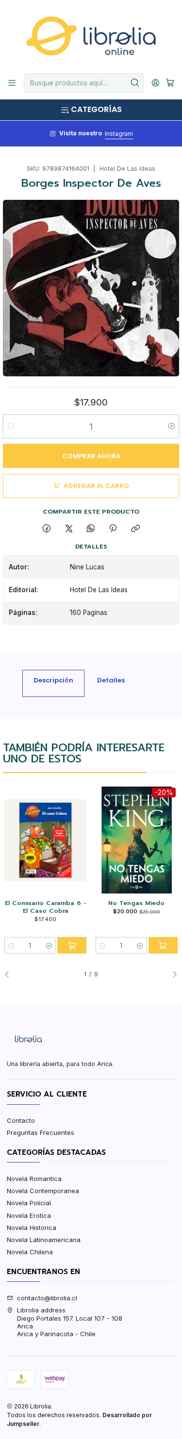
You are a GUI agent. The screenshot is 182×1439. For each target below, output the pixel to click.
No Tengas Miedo (136, 903)
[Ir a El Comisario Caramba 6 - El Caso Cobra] (45, 840)
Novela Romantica (34, 1178)
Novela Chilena (30, 1252)
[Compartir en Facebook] (46, 528)
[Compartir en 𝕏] (68, 528)
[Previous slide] (10, 974)
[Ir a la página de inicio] (90, 36)
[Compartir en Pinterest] (113, 528)
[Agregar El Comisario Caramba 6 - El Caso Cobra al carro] (71, 945)
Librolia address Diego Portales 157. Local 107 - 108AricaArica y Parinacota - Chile (69, 1322)
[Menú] (11, 83)
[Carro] (170, 83)
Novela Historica (31, 1227)
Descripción (53, 680)
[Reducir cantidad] (10, 426)
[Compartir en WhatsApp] (90, 528)
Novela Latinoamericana (44, 1240)
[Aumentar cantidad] (171, 426)
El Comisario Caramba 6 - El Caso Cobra (45, 907)
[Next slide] (172, 974)
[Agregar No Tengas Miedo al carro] (163, 945)
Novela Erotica (29, 1215)
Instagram (119, 133)
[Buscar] (135, 83)
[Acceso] (155, 83)
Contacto (21, 1120)
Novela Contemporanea (43, 1191)
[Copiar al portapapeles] (135, 528)
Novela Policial (29, 1203)
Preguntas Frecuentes (40, 1132)
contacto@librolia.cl (47, 1298)
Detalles (111, 680)
